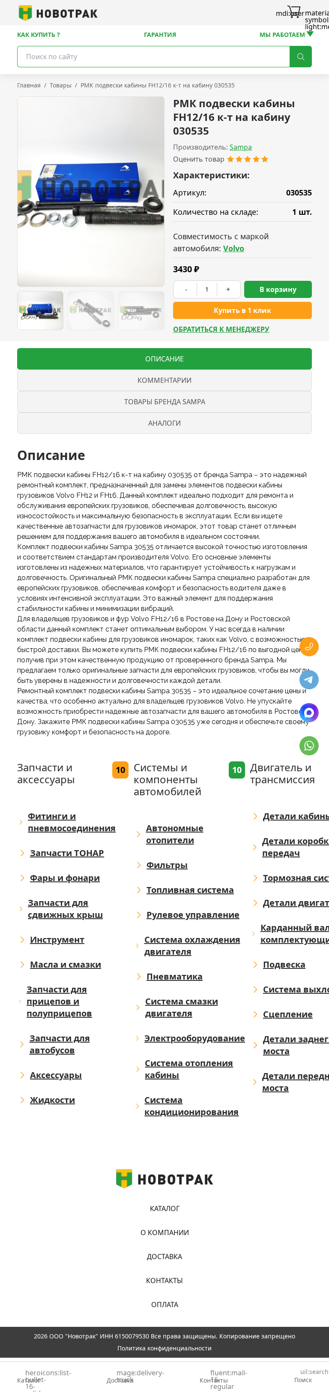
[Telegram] (309, 679)
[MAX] (309, 712)
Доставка (164, 1256)
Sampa (241, 147)
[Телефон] (309, 646)
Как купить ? (38, 34)
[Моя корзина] (294, 12)
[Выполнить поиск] (301, 56)
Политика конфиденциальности (164, 1348)
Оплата (164, 1304)
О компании (165, 1232)
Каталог (164, 1208)
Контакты (164, 1280)
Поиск (303, 1376)
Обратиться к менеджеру (221, 329)
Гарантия (160, 34)
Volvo (233, 248)
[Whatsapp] (309, 745)
